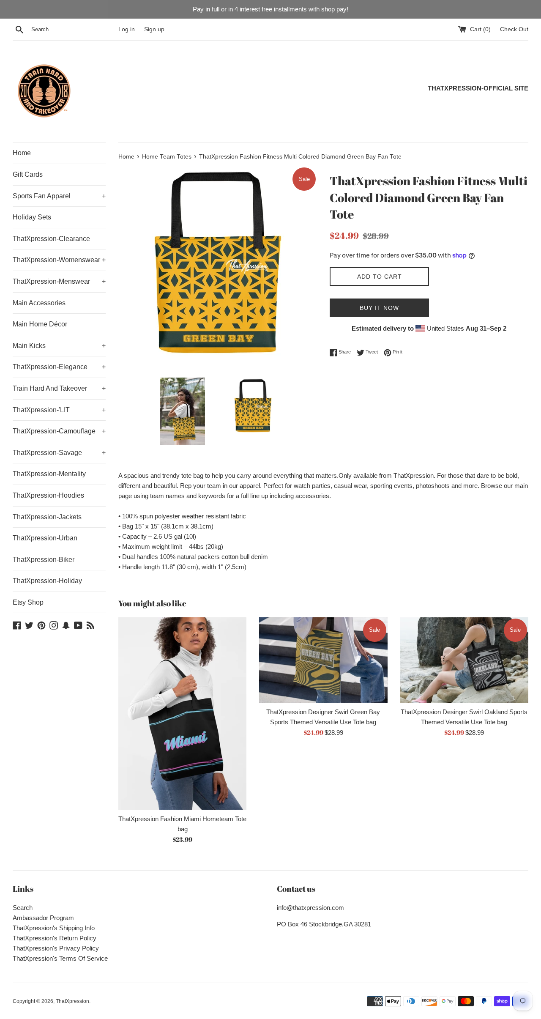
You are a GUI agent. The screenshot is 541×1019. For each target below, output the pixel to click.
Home (22, 152)
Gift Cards (28, 174)
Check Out (514, 29)
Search (23, 907)
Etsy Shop (28, 602)
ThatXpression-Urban (45, 538)
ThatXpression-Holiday (47, 580)
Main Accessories (39, 303)
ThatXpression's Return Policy (54, 938)
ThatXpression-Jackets (47, 516)
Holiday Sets (32, 217)
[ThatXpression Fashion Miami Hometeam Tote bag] (182, 713)
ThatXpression (72, 1001)
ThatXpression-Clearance (51, 238)
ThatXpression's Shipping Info (54, 927)
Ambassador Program (43, 917)
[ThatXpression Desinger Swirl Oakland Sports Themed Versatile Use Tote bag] (464, 660)
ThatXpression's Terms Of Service (60, 958)
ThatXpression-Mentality (49, 473)
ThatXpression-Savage (59, 452)
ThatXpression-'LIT (59, 410)
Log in (126, 29)
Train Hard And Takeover (59, 388)
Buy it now (379, 307)
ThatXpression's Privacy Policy (56, 948)
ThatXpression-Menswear (59, 281)
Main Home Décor (40, 324)
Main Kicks (59, 345)
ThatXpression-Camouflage (59, 431)
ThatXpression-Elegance (59, 366)
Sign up (154, 29)
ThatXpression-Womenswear (59, 259)
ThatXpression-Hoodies (48, 495)
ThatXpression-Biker (43, 559)
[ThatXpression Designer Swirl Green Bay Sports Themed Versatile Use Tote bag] (323, 660)
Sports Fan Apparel (59, 196)
